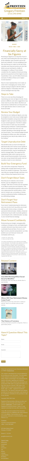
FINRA (7, 404)
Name (2, 339)
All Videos (3, 456)
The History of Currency (10, 321)
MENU (24, 18)
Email (2, 344)
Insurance (3, 447)
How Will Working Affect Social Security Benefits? (13, 278)
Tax (2, 449)
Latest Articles (4, 455)
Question (3, 350)
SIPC (11, 404)
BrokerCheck (10, 370)
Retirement (4, 442)
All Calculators (4, 458)
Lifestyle (3, 453)
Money (3, 451)
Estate (2, 446)
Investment (4, 444)
